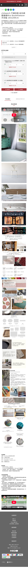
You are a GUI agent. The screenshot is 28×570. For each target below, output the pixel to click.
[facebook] (8, 10)
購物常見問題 (14, 532)
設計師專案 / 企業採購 (14, 523)
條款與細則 (14, 535)
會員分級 (14, 531)
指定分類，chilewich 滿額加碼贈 (12, 44)
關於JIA (14, 519)
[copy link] (13, 10)
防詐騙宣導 (14, 537)
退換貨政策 (14, 534)
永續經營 (14, 520)
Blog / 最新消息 (14, 522)
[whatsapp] (11, 10)
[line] (6, 10)
